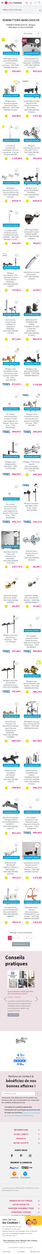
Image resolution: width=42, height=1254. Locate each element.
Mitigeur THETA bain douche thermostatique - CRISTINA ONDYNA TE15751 (31, 466)
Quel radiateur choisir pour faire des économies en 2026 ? (20, 992)
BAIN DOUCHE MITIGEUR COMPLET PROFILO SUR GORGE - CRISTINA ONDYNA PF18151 (10, 868)
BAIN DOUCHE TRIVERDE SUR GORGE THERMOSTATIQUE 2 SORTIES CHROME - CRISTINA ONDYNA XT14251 (31, 777)
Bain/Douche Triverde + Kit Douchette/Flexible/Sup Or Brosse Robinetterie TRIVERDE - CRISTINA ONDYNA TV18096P (10, 729)
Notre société (21, 1143)
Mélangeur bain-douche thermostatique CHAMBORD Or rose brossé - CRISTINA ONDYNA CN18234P (31, 913)
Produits (21, 1138)
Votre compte (21, 1134)
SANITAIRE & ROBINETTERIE (21, 1208)
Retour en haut (21, 944)
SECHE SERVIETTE (21, 1204)
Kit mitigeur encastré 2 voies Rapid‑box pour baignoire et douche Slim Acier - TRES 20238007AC (31, 823)
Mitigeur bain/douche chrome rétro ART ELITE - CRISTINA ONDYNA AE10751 (31, 150)
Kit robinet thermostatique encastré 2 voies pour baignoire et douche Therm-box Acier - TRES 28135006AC (10, 421)
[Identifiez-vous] (31, 2)
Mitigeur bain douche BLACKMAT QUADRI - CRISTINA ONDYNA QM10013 (31, 372)
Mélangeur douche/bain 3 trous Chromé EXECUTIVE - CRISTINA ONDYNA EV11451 (10, 192)
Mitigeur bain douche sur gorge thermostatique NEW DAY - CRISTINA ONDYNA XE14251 (10, 105)
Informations (21, 1129)
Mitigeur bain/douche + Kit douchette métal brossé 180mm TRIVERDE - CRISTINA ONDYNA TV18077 (10, 280)
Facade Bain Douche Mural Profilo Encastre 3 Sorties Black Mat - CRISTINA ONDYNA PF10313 (31, 106)
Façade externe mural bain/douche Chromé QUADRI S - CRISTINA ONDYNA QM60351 (10, 912)
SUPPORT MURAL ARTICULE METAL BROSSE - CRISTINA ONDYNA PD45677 (31, 599)
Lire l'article (13, 1015)
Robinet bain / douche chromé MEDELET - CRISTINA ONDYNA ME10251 (31, 555)
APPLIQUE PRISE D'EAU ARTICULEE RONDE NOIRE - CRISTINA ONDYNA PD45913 (31, 234)
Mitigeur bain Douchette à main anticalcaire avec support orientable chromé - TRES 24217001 (31, 420)
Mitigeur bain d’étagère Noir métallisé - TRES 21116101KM (10, 465)
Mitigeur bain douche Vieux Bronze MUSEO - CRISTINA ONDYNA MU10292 (31, 684)
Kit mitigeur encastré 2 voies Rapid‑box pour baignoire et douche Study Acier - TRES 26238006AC (31, 641)
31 (27, 938)
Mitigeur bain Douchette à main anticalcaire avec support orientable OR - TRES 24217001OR (10, 374)
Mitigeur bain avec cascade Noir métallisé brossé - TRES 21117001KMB (10, 683)
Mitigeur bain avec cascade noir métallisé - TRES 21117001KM (10, 638)
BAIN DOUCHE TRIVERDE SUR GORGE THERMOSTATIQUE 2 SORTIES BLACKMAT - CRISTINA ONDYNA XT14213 (31, 328)
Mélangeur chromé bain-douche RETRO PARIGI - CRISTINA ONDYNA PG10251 (31, 725)
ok (38, 1093)
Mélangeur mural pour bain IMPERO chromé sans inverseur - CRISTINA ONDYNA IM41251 (10, 63)
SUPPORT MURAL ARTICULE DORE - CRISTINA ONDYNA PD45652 (10, 599)
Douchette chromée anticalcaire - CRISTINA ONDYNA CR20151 (32, 275)
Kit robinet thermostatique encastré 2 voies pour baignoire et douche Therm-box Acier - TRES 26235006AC (10, 511)
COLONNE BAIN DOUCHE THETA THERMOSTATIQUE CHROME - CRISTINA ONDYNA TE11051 (10, 235)
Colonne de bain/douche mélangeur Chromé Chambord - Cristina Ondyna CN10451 (10, 150)
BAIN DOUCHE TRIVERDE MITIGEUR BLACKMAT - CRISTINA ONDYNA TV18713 (10, 776)
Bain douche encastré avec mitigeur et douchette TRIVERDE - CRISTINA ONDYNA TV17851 (10, 326)
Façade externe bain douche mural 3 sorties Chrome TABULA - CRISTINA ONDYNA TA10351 (31, 867)
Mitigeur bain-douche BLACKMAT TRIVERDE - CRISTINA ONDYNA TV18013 (31, 192)
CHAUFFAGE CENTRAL (21, 1212)
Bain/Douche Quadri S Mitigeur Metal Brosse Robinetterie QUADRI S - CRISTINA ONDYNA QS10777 (10, 823)
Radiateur (10, 997)
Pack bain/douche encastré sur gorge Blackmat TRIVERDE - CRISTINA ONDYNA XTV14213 (31, 63)
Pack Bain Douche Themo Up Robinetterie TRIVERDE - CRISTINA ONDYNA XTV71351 (10, 557)
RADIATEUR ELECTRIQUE (21, 1200)
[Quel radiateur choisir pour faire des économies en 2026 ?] (21, 979)
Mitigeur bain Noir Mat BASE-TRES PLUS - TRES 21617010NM (31, 506)
